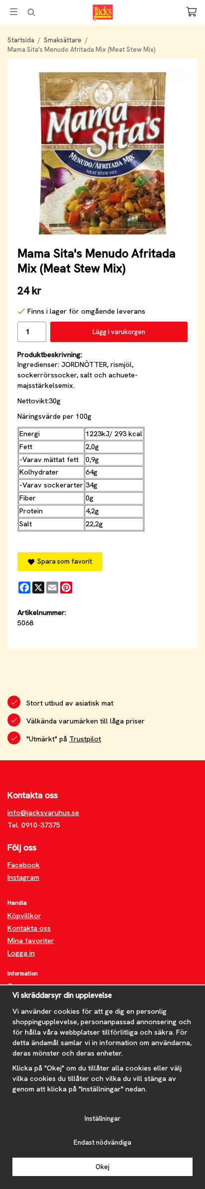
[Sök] (31, 12)
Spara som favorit (63, 561)
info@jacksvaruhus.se (43, 812)
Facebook (23, 864)
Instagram (23, 877)
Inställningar (102, 1118)
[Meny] (13, 11)
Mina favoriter (30, 940)
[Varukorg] (191, 11)
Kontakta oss (29, 928)
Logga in (21, 953)
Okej (102, 1167)
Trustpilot (85, 738)
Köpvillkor (24, 915)
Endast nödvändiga (102, 1142)
